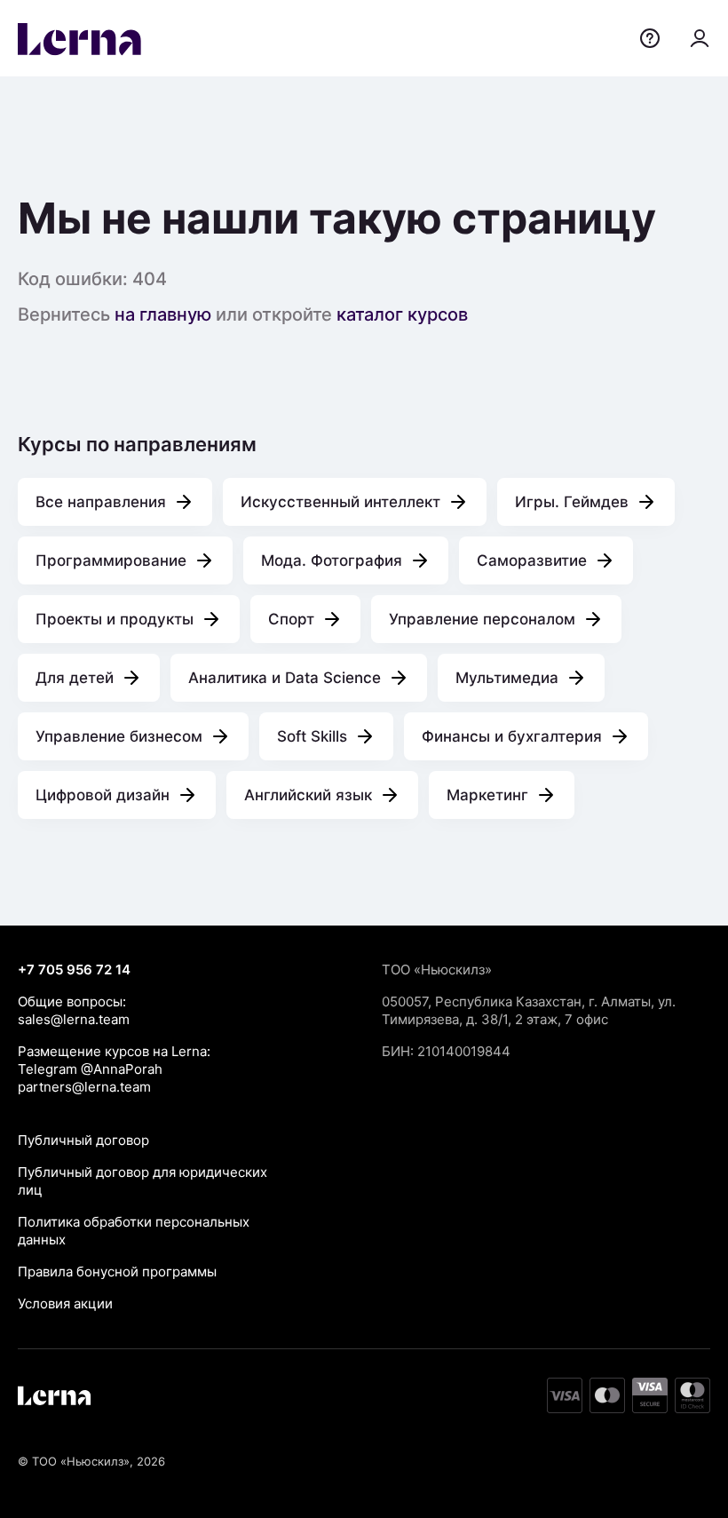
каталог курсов (402, 314)
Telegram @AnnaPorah (90, 1069)
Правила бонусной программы (117, 1271)
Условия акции (65, 1303)
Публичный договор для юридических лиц (142, 1181)
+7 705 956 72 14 (74, 969)
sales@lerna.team (74, 1019)
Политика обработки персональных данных (133, 1230)
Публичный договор (83, 1140)
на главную (163, 314)
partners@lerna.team (84, 1086)
